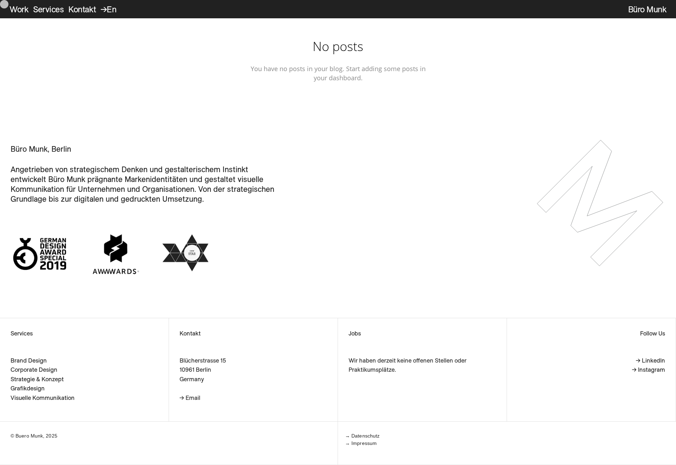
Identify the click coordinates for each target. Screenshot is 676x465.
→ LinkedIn (650, 360)
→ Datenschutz (362, 436)
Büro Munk (647, 9)
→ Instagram (648, 369)
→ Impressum (361, 443)
